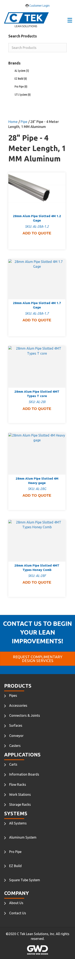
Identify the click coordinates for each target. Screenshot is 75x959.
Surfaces (15, 725)
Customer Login (39, 5)
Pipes (13, 695)
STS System (23, 94)
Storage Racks (20, 804)
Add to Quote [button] (36, 233)
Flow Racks (17, 784)
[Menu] (70, 20)
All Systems (18, 823)
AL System (22, 70)
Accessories (18, 705)
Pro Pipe (21, 86)
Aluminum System (22, 837)
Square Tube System (24, 880)
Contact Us (17, 913)
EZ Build (21, 78)
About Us (16, 903)
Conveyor (16, 736)
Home (13, 122)
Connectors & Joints (24, 715)
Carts (13, 764)
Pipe (24, 122)
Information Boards (24, 774)
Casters (15, 745)
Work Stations (20, 794)
